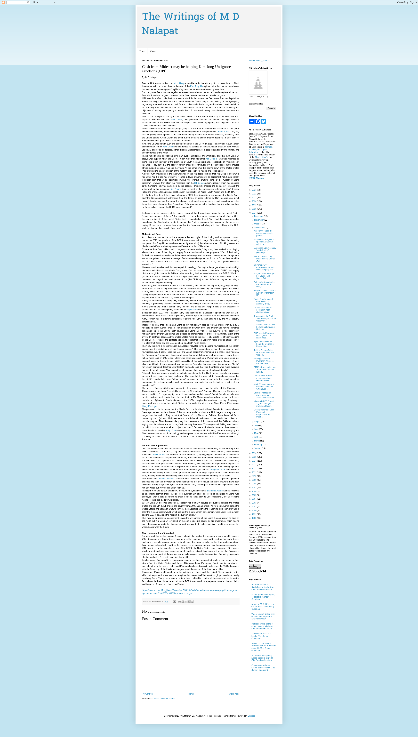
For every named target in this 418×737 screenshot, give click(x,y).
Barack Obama (166, 478)
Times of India (261, 157)
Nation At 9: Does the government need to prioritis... (264, 233)
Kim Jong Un (196, 86)
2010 (254, 476)
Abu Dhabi (176, 119)
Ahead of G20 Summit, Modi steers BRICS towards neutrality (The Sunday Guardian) (263, 647)
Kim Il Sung (223, 131)
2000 (254, 510)
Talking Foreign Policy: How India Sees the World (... (264, 352)
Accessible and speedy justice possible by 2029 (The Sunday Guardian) (262, 657)
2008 (254, 484)
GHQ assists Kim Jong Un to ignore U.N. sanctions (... (264, 335)
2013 (254, 465)
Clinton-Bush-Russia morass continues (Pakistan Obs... (263, 378)
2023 (254, 190)
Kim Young (175, 189)
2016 (254, 453)
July (256, 425)
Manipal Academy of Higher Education (261, 149)
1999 (254, 514)
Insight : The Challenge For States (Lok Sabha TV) (264, 275)
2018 (254, 209)
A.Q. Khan (171, 430)
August (257, 422)
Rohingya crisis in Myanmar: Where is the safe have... (263, 361)
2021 (254, 197)
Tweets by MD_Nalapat (259, 60)
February (258, 444)
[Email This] (179, 601)
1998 (254, 518)
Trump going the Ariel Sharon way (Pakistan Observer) (265, 318)
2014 (254, 461)
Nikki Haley (179, 83)
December (259, 216)
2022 (254, 194)
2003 (254, 503)
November (259, 220)
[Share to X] (185, 601)
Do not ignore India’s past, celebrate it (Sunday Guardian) (263, 596)
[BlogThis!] (182, 601)
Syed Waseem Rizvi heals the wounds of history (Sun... (264, 344)
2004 (254, 499)
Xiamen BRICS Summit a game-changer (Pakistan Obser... (264, 403)
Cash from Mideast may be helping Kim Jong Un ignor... (264, 326)
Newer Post (148, 694)
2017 (254, 213)
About (153, 51)
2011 (254, 472)
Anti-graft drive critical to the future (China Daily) (264, 284)
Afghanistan (192, 309)
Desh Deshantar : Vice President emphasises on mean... (264, 413)
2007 (254, 487)
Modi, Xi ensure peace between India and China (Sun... (264, 386)
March (257, 441)
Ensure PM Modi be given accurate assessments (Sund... (264, 395)
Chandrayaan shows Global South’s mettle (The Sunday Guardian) (263, 667)
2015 (254, 457)
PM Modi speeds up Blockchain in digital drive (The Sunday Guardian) (262, 587)
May (256, 433)
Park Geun (167, 146)
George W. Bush (217, 469)
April (256, 437)
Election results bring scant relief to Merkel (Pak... (264, 258)
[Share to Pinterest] (192, 601)
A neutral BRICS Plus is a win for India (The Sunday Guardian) (262, 606)
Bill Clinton (199, 183)
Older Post (233, 694)
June (256, 429)
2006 (254, 491)
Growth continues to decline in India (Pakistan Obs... (263, 309)
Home (142, 51)
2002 (254, 506)
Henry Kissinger (149, 406)
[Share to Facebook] (189, 601)
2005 (254, 495)
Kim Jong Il (211, 159)
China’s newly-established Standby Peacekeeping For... (264, 267)
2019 (254, 205)
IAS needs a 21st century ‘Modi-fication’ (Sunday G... (265, 250)
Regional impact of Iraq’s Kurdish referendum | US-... (265, 292)
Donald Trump (158, 454)
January (258, 448)
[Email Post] (174, 601)
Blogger (251, 716)
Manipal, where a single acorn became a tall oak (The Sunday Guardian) (262, 626)
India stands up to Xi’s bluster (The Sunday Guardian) (261, 636)
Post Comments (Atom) (164, 698)
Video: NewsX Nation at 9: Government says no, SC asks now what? (263, 616)
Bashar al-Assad (215, 490)
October (258, 224)
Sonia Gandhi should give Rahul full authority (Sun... (263, 301)
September (259, 227)
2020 (254, 201)
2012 (254, 468)
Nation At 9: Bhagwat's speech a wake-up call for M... (264, 241)
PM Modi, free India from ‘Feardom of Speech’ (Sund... (264, 369)
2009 (254, 480)
